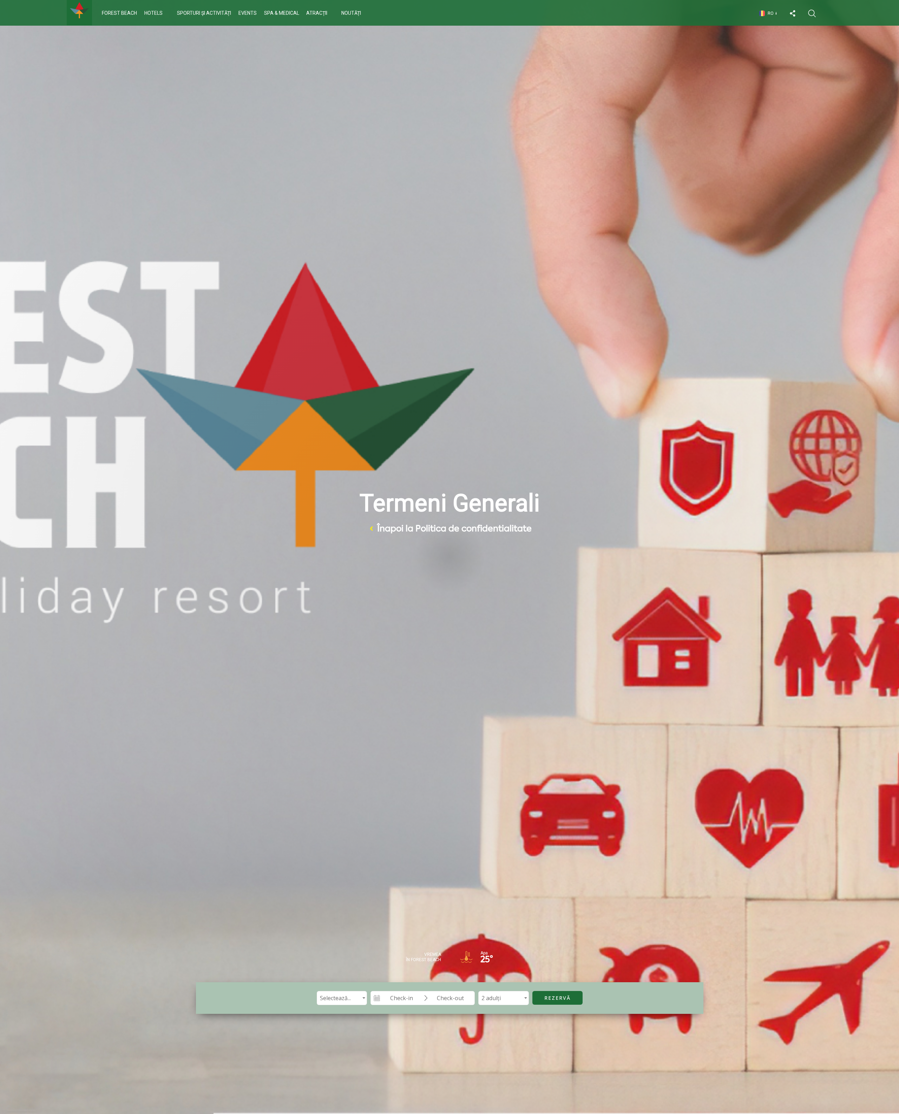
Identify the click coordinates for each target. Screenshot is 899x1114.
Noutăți (351, 13)
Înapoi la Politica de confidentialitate (454, 528)
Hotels (153, 13)
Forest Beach (119, 13)
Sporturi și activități (204, 13)
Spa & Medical (281, 13)
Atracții (316, 13)
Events (247, 13)
